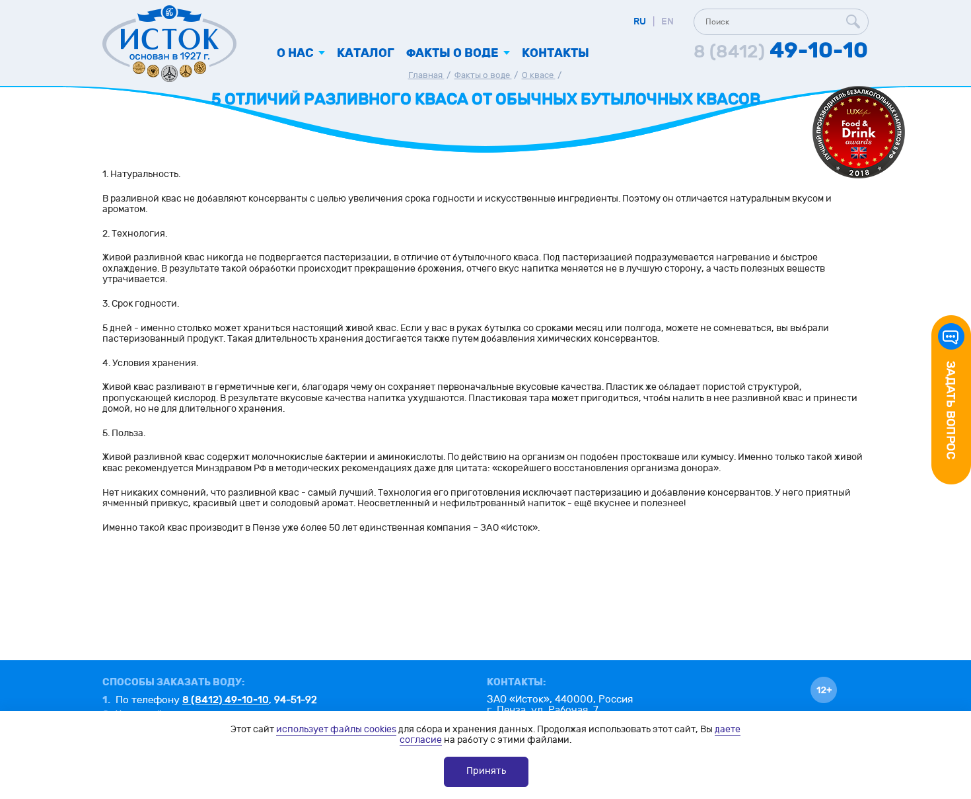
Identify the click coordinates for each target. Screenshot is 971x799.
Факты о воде (483, 75)
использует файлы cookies (336, 729)
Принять (486, 771)
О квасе (539, 75)
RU (639, 21)
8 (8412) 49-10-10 (225, 700)
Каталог (365, 53)
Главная (426, 75)
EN (667, 21)
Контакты (555, 53)
